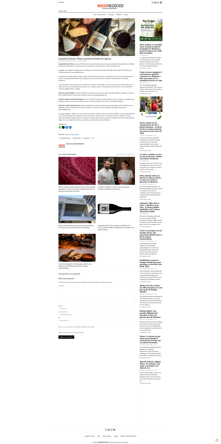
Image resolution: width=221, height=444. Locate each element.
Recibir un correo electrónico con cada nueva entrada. (71, 332)
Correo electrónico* (63, 311)
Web (59, 317)
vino (93, 138)
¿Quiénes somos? (90, 436)
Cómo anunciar (107, 436)
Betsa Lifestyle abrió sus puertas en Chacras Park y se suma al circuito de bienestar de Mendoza (76, 226)
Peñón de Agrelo (76, 138)
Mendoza (118, 14)
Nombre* (60, 306)
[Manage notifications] (217, 440)
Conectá (125, 14)
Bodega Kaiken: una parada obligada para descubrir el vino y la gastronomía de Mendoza (150, 314)
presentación (86, 138)
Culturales (111, 14)
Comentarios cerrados (146, 68)
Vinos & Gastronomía (99, 14)
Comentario (61, 285)
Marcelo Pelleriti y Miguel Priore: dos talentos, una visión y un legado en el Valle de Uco (150, 365)
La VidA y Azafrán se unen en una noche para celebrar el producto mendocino (113, 188)
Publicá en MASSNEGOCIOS (128, 436)
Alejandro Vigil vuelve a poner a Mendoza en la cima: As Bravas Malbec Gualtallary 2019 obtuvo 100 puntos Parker (116, 227)
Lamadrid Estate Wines (64, 138)
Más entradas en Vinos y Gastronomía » (125, 154)
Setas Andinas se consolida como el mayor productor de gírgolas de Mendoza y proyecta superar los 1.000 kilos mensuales (151, 49)
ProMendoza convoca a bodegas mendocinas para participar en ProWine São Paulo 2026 (151, 263)
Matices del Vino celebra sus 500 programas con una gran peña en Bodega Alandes (151, 288)
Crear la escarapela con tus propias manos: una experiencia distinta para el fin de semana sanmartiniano (74, 266)
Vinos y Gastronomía (72, 134)
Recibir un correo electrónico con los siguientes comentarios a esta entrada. (76, 326)
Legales (116, 436)
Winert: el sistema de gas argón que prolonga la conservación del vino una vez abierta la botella (150, 339)
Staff (98, 436)
